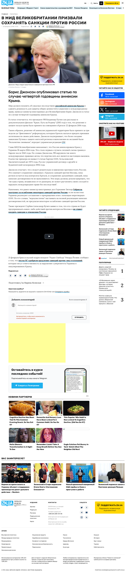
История (97, 538)
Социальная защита (39, 535)
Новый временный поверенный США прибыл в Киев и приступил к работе (106, 242)
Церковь (66, 544)
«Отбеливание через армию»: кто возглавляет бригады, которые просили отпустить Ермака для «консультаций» (108, 285)
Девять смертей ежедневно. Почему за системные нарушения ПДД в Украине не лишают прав (108, 271)
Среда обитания (68, 541)
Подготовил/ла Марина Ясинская (25, 283)
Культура (66, 547)
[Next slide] (123, 8)
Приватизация (6, 547)
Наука (65, 535)
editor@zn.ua (59, 524)
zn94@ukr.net (52, 519)
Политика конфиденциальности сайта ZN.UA (110, 570)
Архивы (32, 507)
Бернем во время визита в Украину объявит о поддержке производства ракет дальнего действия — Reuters (107, 220)
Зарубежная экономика (40, 538)
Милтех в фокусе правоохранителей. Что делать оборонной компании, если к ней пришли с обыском (108, 300)
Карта (32, 521)
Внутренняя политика (8, 535)
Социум (96, 535)
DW (63, 142)
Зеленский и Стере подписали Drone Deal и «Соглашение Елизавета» (108, 232)
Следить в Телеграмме (28, 385)
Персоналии (36, 547)
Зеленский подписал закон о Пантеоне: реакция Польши (107, 251)
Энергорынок (5, 544)
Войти (96, 3)
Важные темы (7, 8)
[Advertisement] (37, 343)
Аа (101, 3)
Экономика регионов (8, 550)
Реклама (33, 513)
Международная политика (10, 538)
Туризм (96, 544)
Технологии (67, 538)
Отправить (79, 317)
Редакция (33, 510)
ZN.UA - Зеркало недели (111, 142)
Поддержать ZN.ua (112, 3)
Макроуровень (6, 541)
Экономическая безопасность (42, 544)
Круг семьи (97, 541)
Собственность (99, 547)
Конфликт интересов (39, 541)
